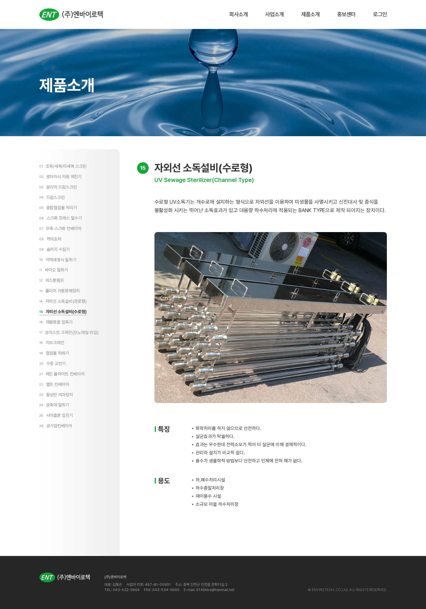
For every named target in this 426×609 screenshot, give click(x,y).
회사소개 (238, 14)
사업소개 (274, 14)
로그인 (380, 14)
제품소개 (310, 14)
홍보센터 (346, 14)
